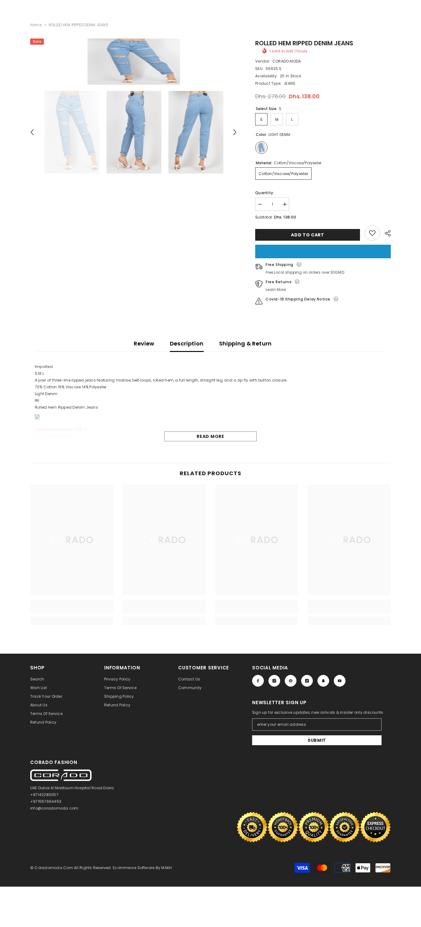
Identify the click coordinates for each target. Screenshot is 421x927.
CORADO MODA (286, 61)
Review (144, 343)
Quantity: (264, 192)
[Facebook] (258, 681)
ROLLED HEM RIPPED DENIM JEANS (304, 43)
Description (187, 343)
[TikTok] (307, 681)
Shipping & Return (245, 343)
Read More (210, 436)
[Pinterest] (290, 681)
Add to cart (306, 235)
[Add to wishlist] (372, 233)
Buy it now (323, 251)
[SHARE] (385, 233)
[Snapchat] (323, 681)
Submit (317, 740)
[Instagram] (274, 681)
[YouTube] (339, 681)
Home (36, 24)
